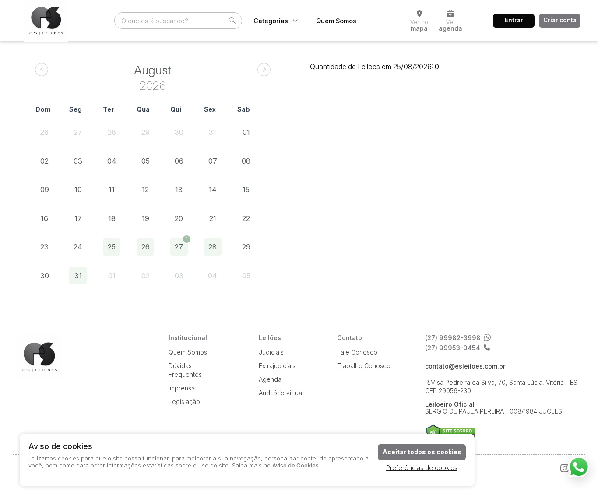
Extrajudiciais (277, 365)
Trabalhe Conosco (363, 365)
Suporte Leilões (450, 432)
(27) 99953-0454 (452, 348)
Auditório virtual (281, 393)
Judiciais (271, 352)
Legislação (184, 401)
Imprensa (182, 388)
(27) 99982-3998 (453, 337)
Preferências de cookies (421, 467)
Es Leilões (39, 357)
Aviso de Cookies (295, 465)
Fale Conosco (357, 352)
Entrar (514, 20)
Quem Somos (336, 21)
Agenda (270, 379)
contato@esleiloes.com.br (465, 366)
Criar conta (560, 20)
